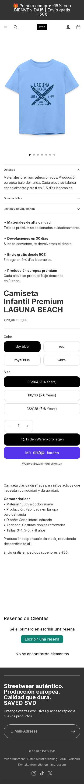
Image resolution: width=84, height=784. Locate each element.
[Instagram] (34, 773)
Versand (74, 759)
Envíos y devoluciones (19, 209)
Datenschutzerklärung (42, 759)
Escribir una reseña (42, 639)
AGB (63, 759)
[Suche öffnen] (15, 27)
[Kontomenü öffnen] (68, 27)
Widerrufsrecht (14, 759)
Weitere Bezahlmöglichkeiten (42, 463)
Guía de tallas (13, 198)
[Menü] (5, 27)
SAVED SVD (47, 751)
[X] (50, 773)
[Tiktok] (42, 773)
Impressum (58, 764)
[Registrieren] (73, 731)
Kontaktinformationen (33, 764)
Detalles (9, 169)
